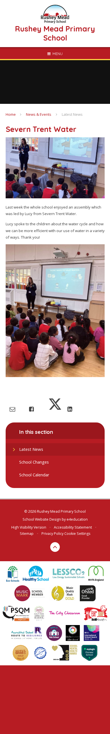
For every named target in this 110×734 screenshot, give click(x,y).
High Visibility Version (28, 527)
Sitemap (27, 533)
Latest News (72, 114)
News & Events (38, 114)
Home (11, 114)
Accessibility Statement (73, 527)
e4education (77, 519)
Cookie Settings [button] (77, 533)
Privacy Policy (52, 533)
